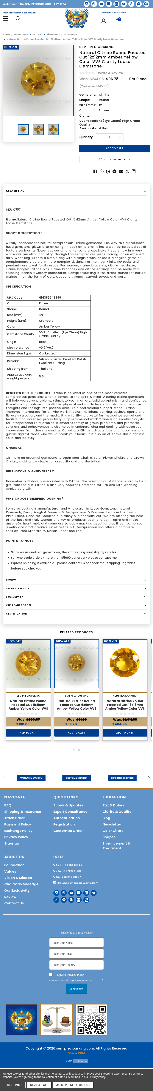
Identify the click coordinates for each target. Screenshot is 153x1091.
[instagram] (85, 2)
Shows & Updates (68, 805)
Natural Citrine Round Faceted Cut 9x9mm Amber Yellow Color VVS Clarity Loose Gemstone (76, 707)
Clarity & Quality (117, 811)
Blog (106, 818)
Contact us (14, 903)
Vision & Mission (18, 877)
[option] (38, 80)
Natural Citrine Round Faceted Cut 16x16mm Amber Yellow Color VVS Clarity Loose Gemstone (125, 707)
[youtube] (100, 2)
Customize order (68, 830)
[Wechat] (84, 898)
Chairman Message (21, 884)
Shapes (109, 837)
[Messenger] (137, 2)
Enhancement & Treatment (116, 846)
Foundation (14, 865)
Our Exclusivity (17, 890)
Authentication (66, 818)
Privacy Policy (97, 1077)
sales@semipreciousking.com (78, 883)
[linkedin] (115, 2)
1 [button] (74, 750)
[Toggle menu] (5, 18)
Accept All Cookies (73, 1085)
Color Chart (113, 830)
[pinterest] (92, 2)
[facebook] (107, 2)
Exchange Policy (18, 830)
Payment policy (17, 824)
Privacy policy (16, 837)
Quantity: (86, 137)
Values (10, 871)
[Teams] (145, 2)
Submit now (76, 989)
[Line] (77, 898)
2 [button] (79, 750)
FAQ (7, 805)
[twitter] (123, 3)
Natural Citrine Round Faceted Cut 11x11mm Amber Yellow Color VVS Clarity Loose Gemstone (28, 707)
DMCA (69, 1061)
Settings (14, 1085)
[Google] (130, 2)
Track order (14, 818)
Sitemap (11, 843)
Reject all (39, 1085)
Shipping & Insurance (22, 811)
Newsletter (112, 824)
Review (10, 896)
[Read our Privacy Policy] (102, 980)
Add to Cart (28, 732)
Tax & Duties (113, 805)
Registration (64, 824)
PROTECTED (81, 1061)
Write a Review (110, 73)
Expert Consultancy (70, 811)
